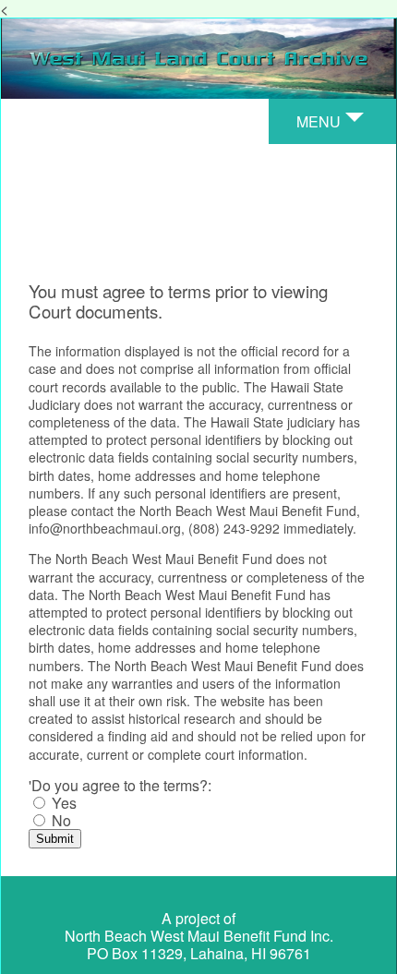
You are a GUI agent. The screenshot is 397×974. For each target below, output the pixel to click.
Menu (318, 121)
